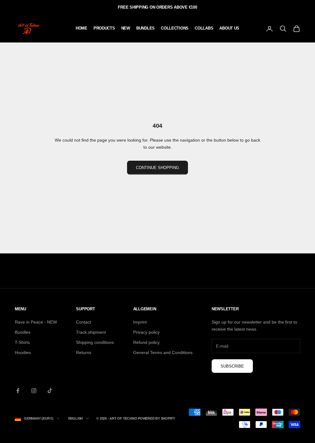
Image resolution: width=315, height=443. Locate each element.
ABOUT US (229, 28)
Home (81, 28)
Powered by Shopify (156, 418)
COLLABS (204, 28)
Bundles (22, 332)
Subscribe (232, 366)
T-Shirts (22, 342)
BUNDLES (145, 28)
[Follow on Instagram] (34, 391)
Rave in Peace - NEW (36, 322)
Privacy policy (146, 332)
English (75, 418)
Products (104, 28)
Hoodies (23, 352)
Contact (83, 322)
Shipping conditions (95, 342)
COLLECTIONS (175, 28)
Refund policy (146, 342)
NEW (125, 28)
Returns (83, 352)
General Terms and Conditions (163, 352)
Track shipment (91, 332)
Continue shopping (157, 167)
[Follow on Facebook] (18, 391)
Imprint (140, 322)
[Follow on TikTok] (50, 391)
